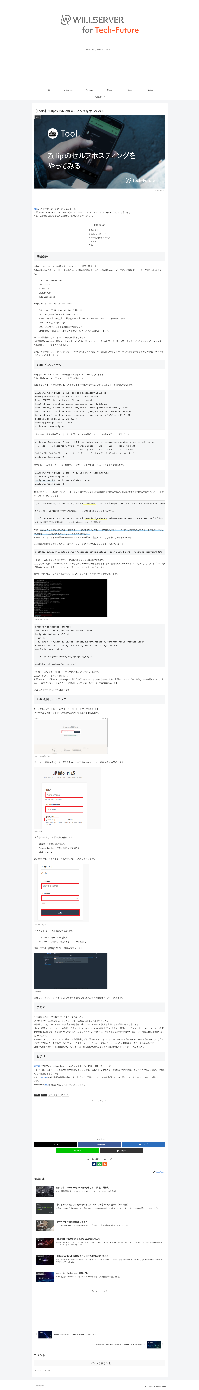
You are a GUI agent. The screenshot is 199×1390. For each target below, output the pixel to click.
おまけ (94, 245)
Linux (52, 1095)
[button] (121, 1150)
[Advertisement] (99, 69)
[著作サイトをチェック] (94, 1164)
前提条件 (94, 230)
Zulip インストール (99, 234)
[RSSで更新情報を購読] (104, 1164)
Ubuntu (66, 1095)
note (47, 1085)
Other (38, 1095)
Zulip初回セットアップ (100, 238)
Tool (45, 1095)
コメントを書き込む (99, 1363)
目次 (96, 225)
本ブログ (38, 1066)
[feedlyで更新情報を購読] (99, 1164)
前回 (36, 209)
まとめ (94, 241)
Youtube (44, 1077)
